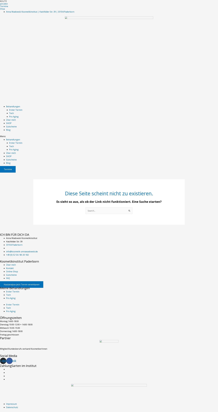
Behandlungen (13, 106)
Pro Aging (14, 116)
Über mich (11, 120)
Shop (2, 8)
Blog (8, 129)
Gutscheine (11, 126)
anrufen (4, 3)
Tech (11, 113)
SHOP (8, 123)
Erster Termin (15, 110)
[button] (109, 136)
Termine (4, 6)
